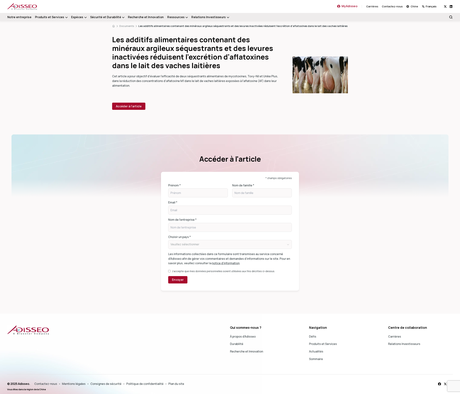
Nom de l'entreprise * (182, 220)
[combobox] (433, 6)
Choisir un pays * (179, 237)
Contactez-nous (392, 6)
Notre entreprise (19, 17)
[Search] (451, 17)
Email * (172, 202)
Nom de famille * (243, 185)
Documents (126, 26)
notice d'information (226, 263)
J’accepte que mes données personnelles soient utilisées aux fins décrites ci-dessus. (223, 271)
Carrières (372, 6)
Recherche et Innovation (146, 17)
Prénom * (174, 185)
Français (431, 6)
